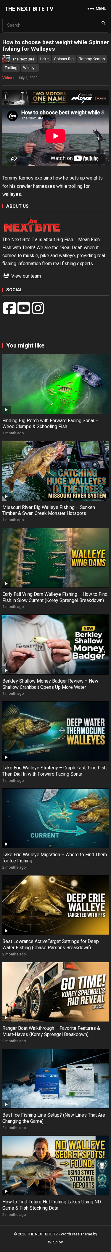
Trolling (11, 67)
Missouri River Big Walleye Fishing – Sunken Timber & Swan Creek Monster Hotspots (48, 510)
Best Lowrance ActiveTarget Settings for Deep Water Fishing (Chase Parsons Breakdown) (50, 944)
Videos (8, 78)
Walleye (29, 67)
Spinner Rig (64, 59)
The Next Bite (23, 59)
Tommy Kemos (92, 59)
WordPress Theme (76, 1234)
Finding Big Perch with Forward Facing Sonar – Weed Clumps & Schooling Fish (50, 424)
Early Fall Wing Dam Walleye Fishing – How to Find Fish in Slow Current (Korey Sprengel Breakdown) (54, 597)
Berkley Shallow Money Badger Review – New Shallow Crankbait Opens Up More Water (50, 684)
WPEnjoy (55, 1242)
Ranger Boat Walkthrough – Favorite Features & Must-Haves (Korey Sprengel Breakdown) (51, 1031)
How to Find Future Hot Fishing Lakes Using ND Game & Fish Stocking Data (51, 1205)
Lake (44, 59)
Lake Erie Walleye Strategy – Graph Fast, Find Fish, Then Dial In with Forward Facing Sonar (54, 771)
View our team (25, 276)
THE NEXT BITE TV (29, 8)
